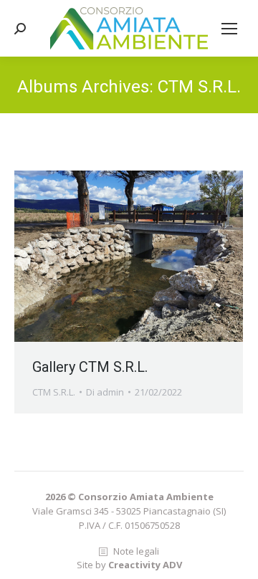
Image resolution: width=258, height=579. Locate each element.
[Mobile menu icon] (229, 28)
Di (105, 392)
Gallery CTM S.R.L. (90, 366)
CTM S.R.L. (53, 392)
